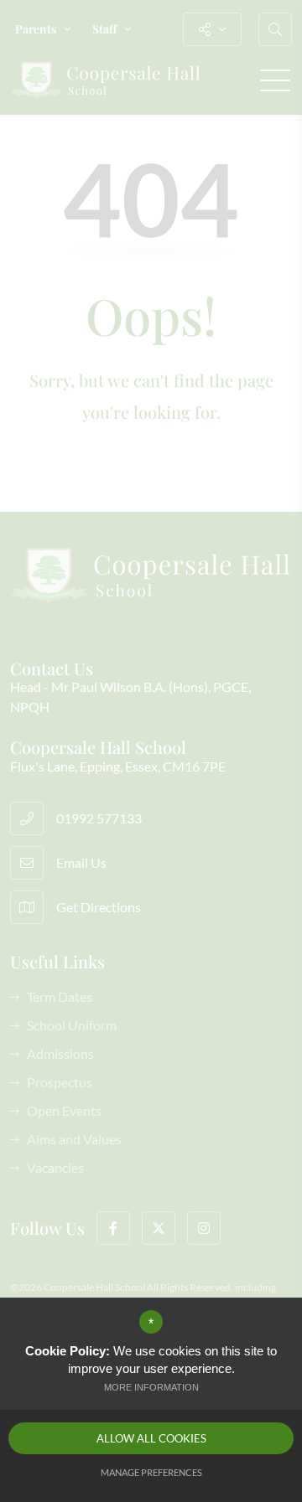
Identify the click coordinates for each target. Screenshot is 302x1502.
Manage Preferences (151, 1472)
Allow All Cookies (151, 1438)
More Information (151, 1387)
